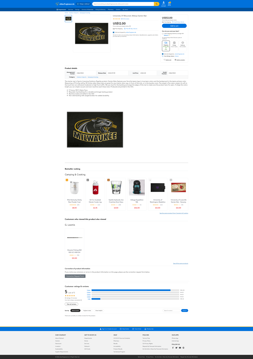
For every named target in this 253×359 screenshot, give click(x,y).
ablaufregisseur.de (131, 32)
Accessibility (117, 346)
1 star (89, 299)
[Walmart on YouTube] (180, 348)
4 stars (89, 292)
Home (66, 13)
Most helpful (98, 310)
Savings (77, 9)
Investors (57, 346)
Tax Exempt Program (119, 352)
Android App (175, 341)
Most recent (75, 310)
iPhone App (175, 338)
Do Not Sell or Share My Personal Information (155, 349)
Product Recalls (118, 349)
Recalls (115, 343)
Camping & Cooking (85, 13)
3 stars (89, 294)
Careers (118, 9)
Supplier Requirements (61, 352)
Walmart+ (87, 346)
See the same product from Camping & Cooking (174, 213)
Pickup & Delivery (101, 9)
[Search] (156, 4)
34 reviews (126, 19)
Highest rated (87, 310)
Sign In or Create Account (109, 329)
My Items (125, 9)
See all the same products (180, 263)
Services (70, 9)
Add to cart (174, 26)
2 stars (89, 296)
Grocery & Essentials (87, 9)
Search (185, 310)
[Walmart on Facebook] (173, 348)
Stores (86, 341)
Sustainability (59, 349)
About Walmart (59, 338)
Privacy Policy (147, 341)
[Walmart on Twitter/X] (176, 348)
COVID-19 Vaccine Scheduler (122, 338)
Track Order (138, 329)
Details (177, 56)
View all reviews (71, 304)
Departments (62, 9)
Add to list (168, 60)
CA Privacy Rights (148, 343)
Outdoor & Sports (74, 13)
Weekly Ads (150, 329)
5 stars (89, 290)
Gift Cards (87, 349)
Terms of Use (146, 338)
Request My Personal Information (152, 346)
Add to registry (181, 60)
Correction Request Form (75, 276)
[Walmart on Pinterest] (183, 348)
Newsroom (58, 343)
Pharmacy (111, 9)
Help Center (125, 329)
